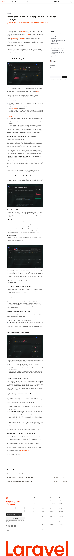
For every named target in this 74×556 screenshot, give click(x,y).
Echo (43, 534)
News (51, 511)
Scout (43, 511)
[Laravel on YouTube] (12, 526)
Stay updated (15, 518)
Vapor (34, 508)
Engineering (11, 10)
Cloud (34, 500)
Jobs (51, 521)
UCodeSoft (61, 511)
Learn (51, 519)
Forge (14, 43)
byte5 (60, 503)
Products (16, 1)
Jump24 (61, 524)
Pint (42, 516)
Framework (11, 1)
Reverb (43, 532)
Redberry (61, 519)
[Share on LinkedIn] (50, 67)
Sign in (59, 1)
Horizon (43, 506)
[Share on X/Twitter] (51, 67)
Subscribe (64, 76)
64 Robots (61, 521)
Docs (33, 1)
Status (19, 530)
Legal (15, 530)
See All (60, 526)
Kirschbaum (61, 508)
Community (52, 513)
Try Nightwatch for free (24, 450)
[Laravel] (4, 2)
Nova (34, 511)
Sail (42, 519)
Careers (52, 524)
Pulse (43, 529)
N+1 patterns (14, 108)
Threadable (61, 506)
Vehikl (60, 500)
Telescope (44, 526)
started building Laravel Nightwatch (18, 38)
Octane (43, 508)
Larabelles (52, 516)
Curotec (61, 516)
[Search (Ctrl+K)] (67, 2)
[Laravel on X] (9, 526)
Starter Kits (52, 503)
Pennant (43, 513)
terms (63, 79)
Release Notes (53, 506)
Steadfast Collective (63, 513)
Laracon (28, 34)
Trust (51, 526)
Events (28, 1)
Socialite (43, 524)
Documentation (53, 500)
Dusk (43, 503)
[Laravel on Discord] (15, 526)
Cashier (43, 500)
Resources (23, 1)
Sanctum (43, 521)
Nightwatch (23, 31)
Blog (7, 10)
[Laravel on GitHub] (6, 526)
